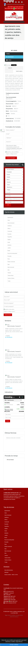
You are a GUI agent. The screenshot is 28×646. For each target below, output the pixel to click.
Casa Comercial (11, 223)
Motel (9, 250)
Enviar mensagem (11, 157)
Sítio (9, 270)
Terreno (9, 272)
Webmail (6, 572)
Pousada (9, 256)
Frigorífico (10, 236)
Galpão (9, 239)
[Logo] (14, 15)
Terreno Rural (10, 275)
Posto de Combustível (12, 253)
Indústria (9, 245)
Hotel (9, 242)
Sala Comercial (11, 267)
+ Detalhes (7, 335)
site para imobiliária (11, 615)
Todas (9, 281)
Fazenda (9, 234)
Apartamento (10, 217)
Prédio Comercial (11, 261)
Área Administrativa (8, 570)
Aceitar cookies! (14, 644)
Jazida (9, 247)
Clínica (9, 228)
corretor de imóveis (14, 616)
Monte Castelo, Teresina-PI (14, 326)
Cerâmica (10, 225)
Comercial (10, 231)
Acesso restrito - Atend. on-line (11, 574)
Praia (9, 258)
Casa (9, 220)
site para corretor (19, 615)
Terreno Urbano (11, 278)
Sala (8, 264)
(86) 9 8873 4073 (13, 601)
